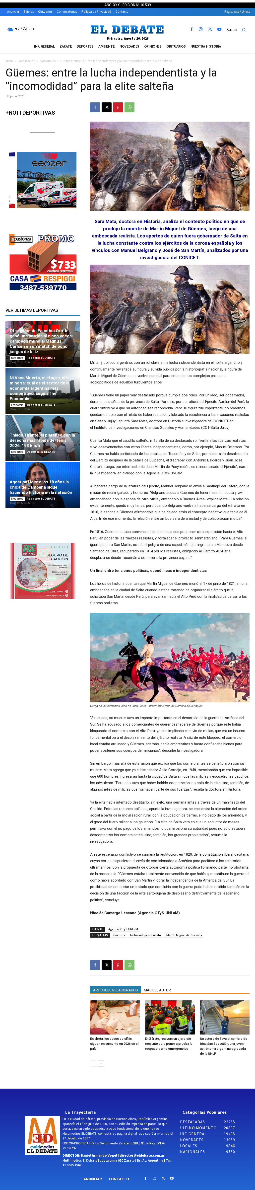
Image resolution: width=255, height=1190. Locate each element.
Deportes (17, 358)
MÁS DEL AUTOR (157, 990)
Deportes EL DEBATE (41, 451)
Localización (26, 61)
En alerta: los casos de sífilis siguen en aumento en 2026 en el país (114, 1043)
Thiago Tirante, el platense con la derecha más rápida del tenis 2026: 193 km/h (42, 440)
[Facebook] (191, 29)
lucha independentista (145, 935)
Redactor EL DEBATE (41, 358)
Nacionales (48, 61)
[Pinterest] (118, 107)
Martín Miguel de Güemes (184, 935)
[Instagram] (200, 29)
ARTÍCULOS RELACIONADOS (115, 990)
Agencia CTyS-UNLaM (123, 929)
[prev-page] (93, 1063)
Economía (17, 405)
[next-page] (101, 1063)
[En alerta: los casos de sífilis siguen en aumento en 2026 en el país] (115, 1017)
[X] (210, 29)
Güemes (119, 935)
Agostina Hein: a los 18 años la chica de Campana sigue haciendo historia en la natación (41, 487)
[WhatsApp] (129, 107)
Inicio (9, 61)
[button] (238, 29)
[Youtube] (219, 29)
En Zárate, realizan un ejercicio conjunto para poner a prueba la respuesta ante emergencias (168, 1043)
